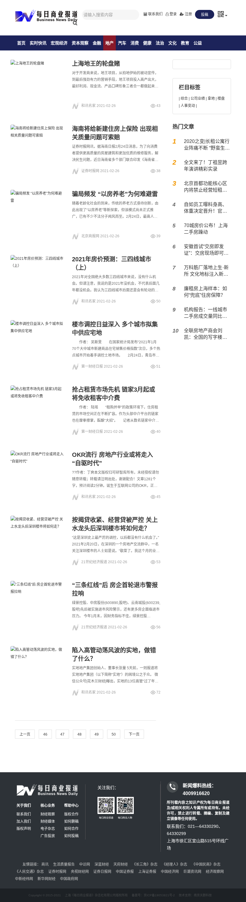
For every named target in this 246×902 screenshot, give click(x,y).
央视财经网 (80, 872)
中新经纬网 (24, 879)
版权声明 (23, 829)
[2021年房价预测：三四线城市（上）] (37, 273)
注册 (188, 14)
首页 (21, 43)
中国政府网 (69, 879)
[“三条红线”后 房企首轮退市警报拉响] (37, 599)
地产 (109, 43)
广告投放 (47, 836)
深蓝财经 (101, 864)
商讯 (45, 864)
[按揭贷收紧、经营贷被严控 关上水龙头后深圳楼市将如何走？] (37, 534)
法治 (160, 43)
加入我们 (23, 821)
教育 (185, 43)
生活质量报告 (64, 864)
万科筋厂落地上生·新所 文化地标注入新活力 (206, 271)
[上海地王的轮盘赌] (37, 77)
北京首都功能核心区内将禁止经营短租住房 (205, 187)
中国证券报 (125, 872)
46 (45, 734)
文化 (172, 43)
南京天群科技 (203, 895)
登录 (173, 14)
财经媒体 (47, 821)
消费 (134, 43)
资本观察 (80, 43)
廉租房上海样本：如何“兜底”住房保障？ (205, 292)
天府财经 (120, 864)
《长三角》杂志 (145, 864)
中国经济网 (170, 872)
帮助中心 (71, 805)
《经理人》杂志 (174, 864)
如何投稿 (71, 836)
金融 (97, 43)
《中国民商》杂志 (206, 864)
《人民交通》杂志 (29, 872)
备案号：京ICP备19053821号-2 (153, 895)
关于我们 (23, 805)
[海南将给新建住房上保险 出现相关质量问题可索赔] (37, 143)
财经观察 (47, 814)
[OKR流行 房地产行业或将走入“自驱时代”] (37, 469)
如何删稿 (71, 821)
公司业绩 (197, 98)
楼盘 (221, 98)
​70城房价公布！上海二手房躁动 (206, 229)
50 (114, 734)
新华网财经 (47, 879)
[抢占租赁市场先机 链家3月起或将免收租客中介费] (37, 403)
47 (62, 734)
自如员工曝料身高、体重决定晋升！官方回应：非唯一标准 (205, 208)
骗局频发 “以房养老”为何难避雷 (115, 194)
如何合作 (71, 829)
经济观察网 (215, 872)
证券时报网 (57, 872)
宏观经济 (59, 43)
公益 (198, 43)
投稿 (204, 15)
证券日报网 (102, 872)
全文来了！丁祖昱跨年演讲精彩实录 (205, 166)
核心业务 (47, 805)
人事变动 (188, 106)
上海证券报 (147, 872)
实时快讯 (38, 43)
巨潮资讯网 (192, 872)
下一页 (134, 734)
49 (96, 734)
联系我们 (155, 14)
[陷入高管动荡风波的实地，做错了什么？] (37, 664)
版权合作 (71, 814)
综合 (184, 98)
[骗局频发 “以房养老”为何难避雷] (37, 208)
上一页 (25, 734)
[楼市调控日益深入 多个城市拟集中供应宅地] (37, 338)
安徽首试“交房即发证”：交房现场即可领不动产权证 (206, 250)
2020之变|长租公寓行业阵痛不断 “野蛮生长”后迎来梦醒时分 (207, 145)
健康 (147, 43)
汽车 (122, 43)
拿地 (211, 98)
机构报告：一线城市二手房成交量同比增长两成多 (205, 313)
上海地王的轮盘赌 (96, 63)
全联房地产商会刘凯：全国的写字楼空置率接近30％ (205, 334)
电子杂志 (47, 829)
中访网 (84, 864)
